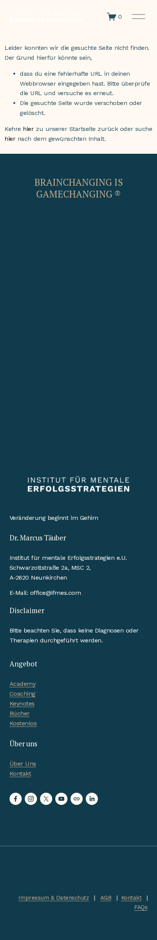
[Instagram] (31, 799)
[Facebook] (16, 799)
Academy (23, 683)
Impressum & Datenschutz (53, 897)
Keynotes (22, 703)
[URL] (76, 799)
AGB (106, 897)
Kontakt (20, 773)
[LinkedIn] (92, 799)
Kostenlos (23, 723)
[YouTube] (61, 799)
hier (28, 128)
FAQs (140, 907)
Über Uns (23, 763)
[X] (46, 799)
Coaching (22, 693)
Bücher (20, 713)
